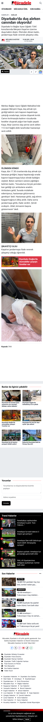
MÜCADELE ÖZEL (21, 9)
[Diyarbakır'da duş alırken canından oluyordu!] (21, 56)
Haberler (5, 15)
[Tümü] (40, 573)
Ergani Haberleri (9, 691)
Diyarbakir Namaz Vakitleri (13, 659)
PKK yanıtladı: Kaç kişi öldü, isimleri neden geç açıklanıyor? (28, 583)
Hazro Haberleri (22, 700)
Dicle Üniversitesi (23, 681)
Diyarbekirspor (30, 679)
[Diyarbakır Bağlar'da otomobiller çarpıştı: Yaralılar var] (11, 415)
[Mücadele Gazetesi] (21, 3)
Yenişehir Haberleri (10, 688)
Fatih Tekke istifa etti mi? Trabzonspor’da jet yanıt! (28, 625)
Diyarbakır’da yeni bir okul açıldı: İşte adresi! (30, 423)
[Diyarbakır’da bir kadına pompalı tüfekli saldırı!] (11, 435)
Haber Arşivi (8, 671)
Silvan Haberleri (23, 691)
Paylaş (6, 71)
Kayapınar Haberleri (10, 686)
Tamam (27, 719)
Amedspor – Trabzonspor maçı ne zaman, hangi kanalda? (28, 614)
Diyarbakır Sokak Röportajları (30, 702)
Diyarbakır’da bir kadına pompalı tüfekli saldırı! (9, 443)
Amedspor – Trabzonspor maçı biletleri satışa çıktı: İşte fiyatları (27, 594)
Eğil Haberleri (21, 693)
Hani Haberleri (8, 700)
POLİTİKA (21, 579)
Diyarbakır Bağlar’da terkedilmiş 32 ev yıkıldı (30, 403)
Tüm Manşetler (9, 666)
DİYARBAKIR (6, 9)
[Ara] (40, 3)
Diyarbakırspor (8, 681)
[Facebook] (12, 648)
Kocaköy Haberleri (9, 702)
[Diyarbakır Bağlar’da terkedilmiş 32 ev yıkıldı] (31, 396)
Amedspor (18, 679)
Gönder (6, 503)
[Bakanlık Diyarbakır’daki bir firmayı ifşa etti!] (31, 435)
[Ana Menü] (2, 3)
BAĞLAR (14, 15)
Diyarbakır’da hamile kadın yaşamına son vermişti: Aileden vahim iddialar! (10, 404)
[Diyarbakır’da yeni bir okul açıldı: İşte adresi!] (31, 415)
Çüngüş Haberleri (9, 695)
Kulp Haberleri (34, 693)
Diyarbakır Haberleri (10, 677)
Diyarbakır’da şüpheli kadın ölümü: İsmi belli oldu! (28, 604)
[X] (15, 648)
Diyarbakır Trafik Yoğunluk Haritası (16, 661)
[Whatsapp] (31, 648)
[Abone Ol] (40, 72)
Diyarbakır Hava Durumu (12, 657)
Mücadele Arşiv (8, 684)
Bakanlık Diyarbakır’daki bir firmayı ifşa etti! (31, 443)
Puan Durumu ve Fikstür (12, 664)
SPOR (19, 620)
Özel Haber (7, 679)
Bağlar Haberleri (23, 684)
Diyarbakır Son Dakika (28, 677)
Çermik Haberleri (25, 695)
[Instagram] (19, 648)
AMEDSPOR (21, 589)
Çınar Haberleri (8, 698)
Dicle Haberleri (22, 698)
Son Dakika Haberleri (11, 668)
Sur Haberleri (24, 686)
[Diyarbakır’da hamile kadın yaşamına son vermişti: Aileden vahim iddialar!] (11, 396)
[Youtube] (23, 648)
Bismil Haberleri (25, 688)
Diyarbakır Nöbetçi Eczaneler (14, 654)
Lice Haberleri (8, 693)
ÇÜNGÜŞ (20, 600)
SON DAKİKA (35, 9)
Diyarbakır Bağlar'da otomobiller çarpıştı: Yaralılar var (8, 424)
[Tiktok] (27, 648)
